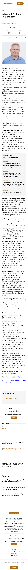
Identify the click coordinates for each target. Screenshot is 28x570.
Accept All (14, 567)
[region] (14, 565)
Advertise (8, 560)
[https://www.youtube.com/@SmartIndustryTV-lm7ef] (16, 555)
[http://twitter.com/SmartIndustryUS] (14, 555)
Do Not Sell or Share (15, 560)
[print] (25, 37)
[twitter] (14, 37)
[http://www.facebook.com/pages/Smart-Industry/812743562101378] (11, 555)
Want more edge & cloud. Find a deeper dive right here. (14, 381)
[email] (18, 37)
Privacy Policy (23, 560)
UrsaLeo (20, 377)
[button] (3, 3)
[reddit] (16, 37)
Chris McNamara (14, 27)
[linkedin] (11, 37)
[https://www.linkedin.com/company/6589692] (13, 555)
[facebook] (9, 37)
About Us (3, 560)
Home (3, 10)
